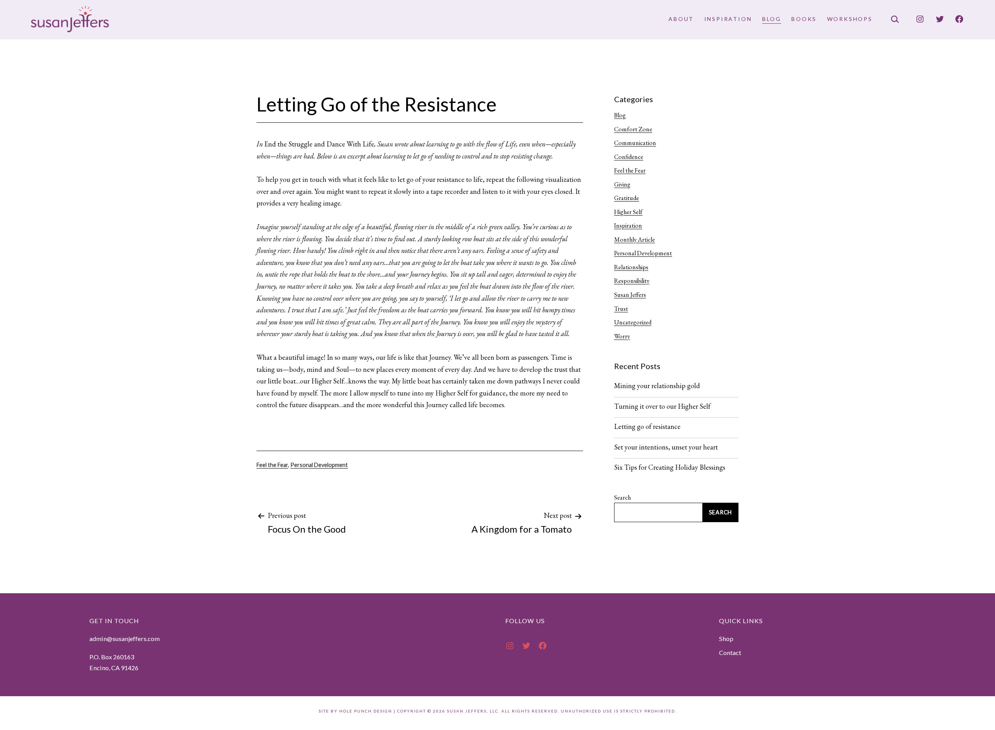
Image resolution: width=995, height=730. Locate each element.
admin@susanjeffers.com (124, 638)
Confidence (628, 157)
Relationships (631, 267)
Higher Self (628, 212)
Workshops (850, 19)
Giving (622, 184)
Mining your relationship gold (657, 386)
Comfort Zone (633, 129)
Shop (726, 638)
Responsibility (631, 281)
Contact (730, 652)
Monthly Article (634, 239)
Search (622, 497)
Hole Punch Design (365, 711)
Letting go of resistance (647, 426)
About (681, 19)
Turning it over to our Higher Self (662, 406)
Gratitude (626, 198)
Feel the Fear (272, 465)
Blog (771, 19)
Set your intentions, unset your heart (666, 447)
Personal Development (319, 465)
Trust (621, 309)
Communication (635, 143)
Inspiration (728, 19)
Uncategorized (632, 322)
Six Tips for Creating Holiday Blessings (669, 467)
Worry (622, 336)
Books (804, 19)
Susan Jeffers (630, 295)
